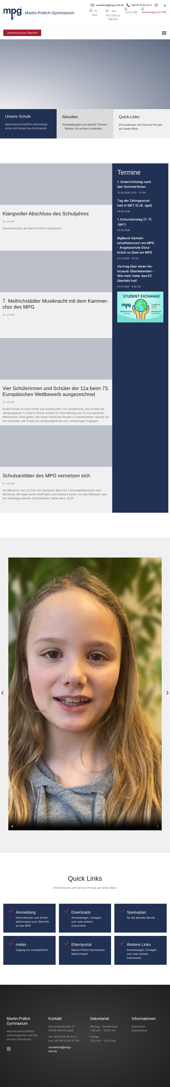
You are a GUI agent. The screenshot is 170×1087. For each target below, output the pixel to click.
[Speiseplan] (121, 911)
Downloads (81, 912)
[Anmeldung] (10, 911)
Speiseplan (136, 912)
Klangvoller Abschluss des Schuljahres (45, 213)
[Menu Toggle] (164, 32)
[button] (165, 5)
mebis (21, 944)
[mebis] (10, 943)
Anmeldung (26, 912)
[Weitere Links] (121, 943)
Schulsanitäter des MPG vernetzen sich (46, 475)
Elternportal (81, 944)
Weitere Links (139, 944)
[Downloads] (66, 911)
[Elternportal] (66, 943)
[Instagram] (9, 1049)
